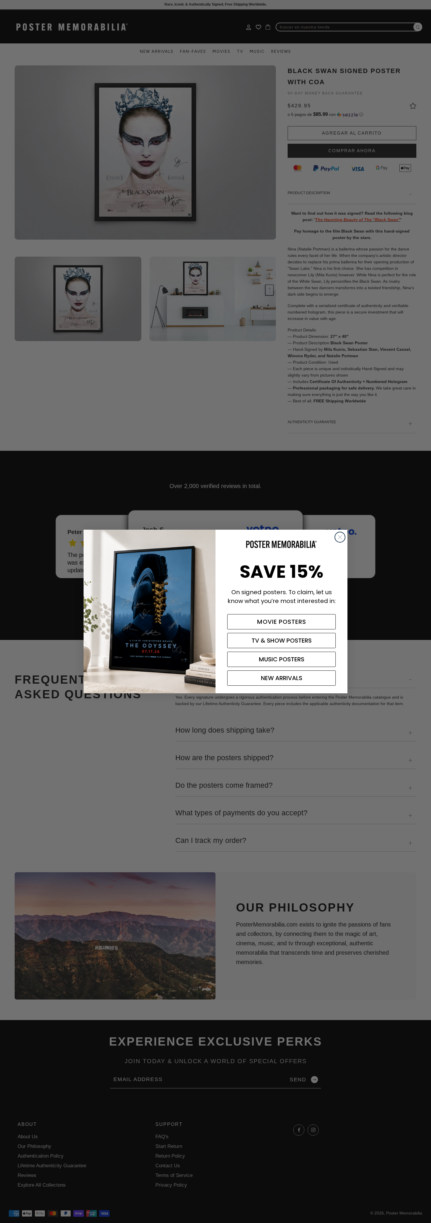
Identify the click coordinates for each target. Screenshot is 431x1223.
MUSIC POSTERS (281, 659)
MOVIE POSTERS (281, 622)
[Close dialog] (340, 537)
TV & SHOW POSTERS (282, 640)
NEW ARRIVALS (281, 678)
